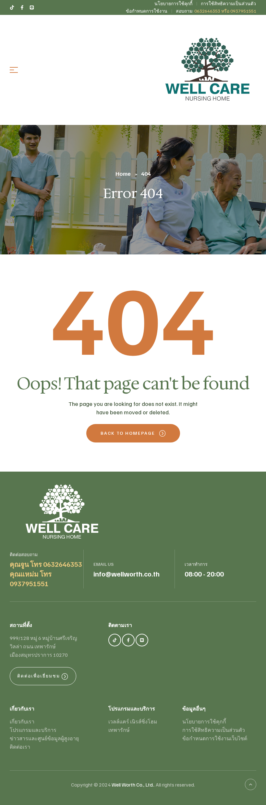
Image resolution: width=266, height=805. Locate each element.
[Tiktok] (114, 640)
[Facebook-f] (128, 640)
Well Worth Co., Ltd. (133, 784)
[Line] (142, 640)
